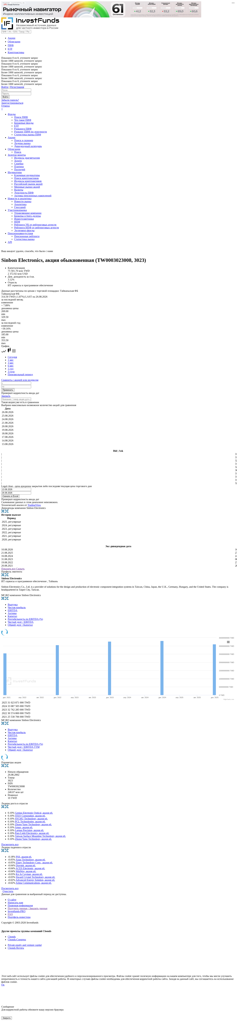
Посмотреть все (10, 844)
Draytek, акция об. (26, 865)
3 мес (11, 362)
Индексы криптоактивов (28, 181)
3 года (11, 371)
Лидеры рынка (22, 143)
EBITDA (12, 610)
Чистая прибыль (17, 607)
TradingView (34, 505)
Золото (18, 160)
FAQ (10, 914)
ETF (10, 48)
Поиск (17, 152)
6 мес (11, 365)
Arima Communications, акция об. (34, 883)
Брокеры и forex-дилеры (27, 216)
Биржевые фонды (24, 123)
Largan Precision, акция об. (29, 830)
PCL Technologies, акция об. (30, 821)
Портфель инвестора (19, 917)
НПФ (17, 221)
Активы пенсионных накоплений (32, 195)
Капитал (12, 616)
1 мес (11, 360)
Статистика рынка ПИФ (27, 134)
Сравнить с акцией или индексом (19, 380)
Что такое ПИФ (22, 120)
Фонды (12, 114)
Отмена (5, 105)
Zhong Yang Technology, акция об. (33, 824)
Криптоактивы (16, 52)
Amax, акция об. (24, 827)
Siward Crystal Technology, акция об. (35, 877)
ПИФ (11, 45)
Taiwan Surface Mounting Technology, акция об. (40, 836)
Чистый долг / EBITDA (21, 622)
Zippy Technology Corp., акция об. (34, 862)
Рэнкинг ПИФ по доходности (30, 131)
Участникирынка (17, 210)
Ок (3, 984)
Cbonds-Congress (17, 939)
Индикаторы (15, 172)
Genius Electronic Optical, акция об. (34, 812)
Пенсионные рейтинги (27, 236)
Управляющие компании (27, 213)
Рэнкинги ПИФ (23, 128)
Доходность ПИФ (24, 192)
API (10, 242)
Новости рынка (22, 201)
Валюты (18, 189)
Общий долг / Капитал (20, 625)
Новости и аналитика (19, 198)
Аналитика (20, 204)
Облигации (14, 41)
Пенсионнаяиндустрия (20, 233)
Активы (12, 613)
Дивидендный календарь (28, 146)
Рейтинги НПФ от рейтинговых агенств (36, 227)
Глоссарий (20, 207)
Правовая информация (20, 905)
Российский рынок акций (28, 184)
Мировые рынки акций (27, 187)
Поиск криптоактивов (26, 178)
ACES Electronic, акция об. (30, 868)
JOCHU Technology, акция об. (31, 818)
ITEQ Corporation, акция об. (30, 815)
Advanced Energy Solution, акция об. (35, 880)
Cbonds (12, 936)
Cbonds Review (16, 948)
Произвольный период (20, 374)
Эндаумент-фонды (24, 230)
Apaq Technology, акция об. (30, 859)
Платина (19, 166)
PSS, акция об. (24, 856)
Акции (11, 38)
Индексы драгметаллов (27, 157)
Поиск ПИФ (21, 117)
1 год (10, 368)
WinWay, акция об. (26, 871)
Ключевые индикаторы (27, 175)
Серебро (18, 163)
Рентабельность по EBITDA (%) (25, 619)
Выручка (13, 604)
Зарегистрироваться (12, 103)
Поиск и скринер (23, 140)
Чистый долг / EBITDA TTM (24, 747)
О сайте (12, 899)
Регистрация (17, 87)
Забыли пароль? (10, 100)
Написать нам (15, 902)
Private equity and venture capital (25, 945)
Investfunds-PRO (16, 911)
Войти (4, 87)
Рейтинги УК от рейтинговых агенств (35, 224)
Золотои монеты (17, 155)
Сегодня (12, 357)
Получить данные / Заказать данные (27, 908)
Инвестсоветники (24, 218)
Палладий (19, 169)
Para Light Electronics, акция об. (32, 833)
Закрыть (5, 396)
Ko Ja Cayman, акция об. (29, 874)
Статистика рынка (24, 239)
